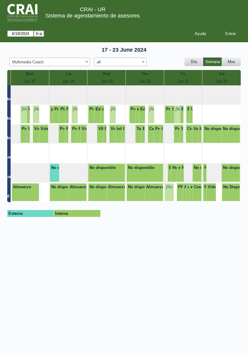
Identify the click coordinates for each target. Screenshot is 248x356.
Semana (212, 61)
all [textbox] (99, 62)
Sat (222, 74)
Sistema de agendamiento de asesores (92, 16)
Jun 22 (221, 81)
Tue (68, 74)
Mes (231, 61)
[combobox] (49, 62)
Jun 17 (30, 81)
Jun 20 (145, 81)
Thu (145, 74)
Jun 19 (107, 81)
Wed (106, 74)
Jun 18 (68, 81)
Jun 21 (183, 81)
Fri (183, 74)
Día (194, 61)
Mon (30, 74)
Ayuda (200, 33)
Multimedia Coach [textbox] (28, 62)
